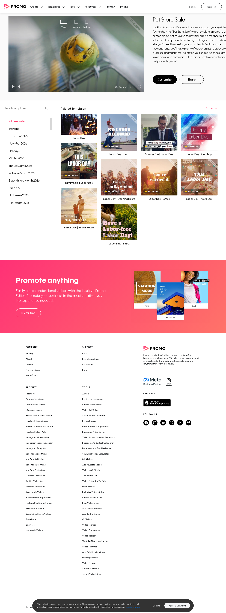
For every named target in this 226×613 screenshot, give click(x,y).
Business (30, 524)
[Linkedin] (180, 423)
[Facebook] (152, 381)
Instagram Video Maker (37, 437)
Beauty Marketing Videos (38, 514)
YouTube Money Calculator (95, 453)
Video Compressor (91, 530)
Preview (79, 120)
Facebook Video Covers (94, 432)
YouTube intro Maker (36, 464)
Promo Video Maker (36, 399)
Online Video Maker (92, 404)
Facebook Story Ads (36, 432)
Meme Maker (88, 486)
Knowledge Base (90, 359)
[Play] (13, 86)
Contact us (87, 364)
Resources (91, 6)
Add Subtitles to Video (93, 552)
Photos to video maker (93, 399)
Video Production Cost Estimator (98, 437)
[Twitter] (171, 423)
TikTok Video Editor (92, 574)
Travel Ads (31, 519)
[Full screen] (139, 86)
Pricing (124, 6)
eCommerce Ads (34, 410)
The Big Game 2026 (20, 165)
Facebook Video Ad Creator (39, 426)
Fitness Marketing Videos (38, 497)
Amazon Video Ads (35, 486)
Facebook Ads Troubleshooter (97, 448)
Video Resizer (89, 535)
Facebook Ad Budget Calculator (98, 443)
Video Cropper (89, 563)
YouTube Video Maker (36, 453)
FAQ (84, 353)
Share (192, 79)
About (29, 359)
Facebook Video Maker (37, 421)
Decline (156, 605)
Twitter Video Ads (34, 481)
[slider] (12, 81)
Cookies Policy (133, 607)
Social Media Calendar (93, 415)
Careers (29, 364)
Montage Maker (90, 557)
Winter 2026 (16, 158)
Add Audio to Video (92, 508)
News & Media (33, 370)
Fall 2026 (14, 188)
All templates (17, 121)
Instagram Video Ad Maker (39, 443)
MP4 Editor (87, 459)
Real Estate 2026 (19, 202)
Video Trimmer (89, 546)
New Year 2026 (18, 143)
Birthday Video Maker (93, 492)
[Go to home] (17, 7)
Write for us (32, 375)
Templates (54, 6)
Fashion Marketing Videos (39, 503)
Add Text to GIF (89, 475)
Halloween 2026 (18, 195)
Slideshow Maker (91, 568)
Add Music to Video (92, 464)
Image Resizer (89, 421)
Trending (14, 128)
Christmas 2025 (18, 136)
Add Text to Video (91, 514)
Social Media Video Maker (39, 415)
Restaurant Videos (35, 508)
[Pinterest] (188, 423)
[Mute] (20, 86)
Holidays (14, 151)
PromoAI (111, 6)
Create (34, 6)
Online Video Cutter (92, 497)
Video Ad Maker (90, 410)
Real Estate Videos (35, 492)
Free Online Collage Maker (95, 426)
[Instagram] (168, 381)
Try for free (28, 313)
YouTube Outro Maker (37, 470)
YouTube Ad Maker (35, 459)
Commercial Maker (35, 404)
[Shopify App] (171, 402)
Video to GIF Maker (91, 470)
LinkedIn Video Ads (35, 475)
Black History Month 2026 (24, 180)
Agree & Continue (177, 605)
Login (192, 6)
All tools (86, 393)
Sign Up (211, 6)
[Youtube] (163, 423)
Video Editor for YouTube (94, 481)
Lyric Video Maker (91, 503)
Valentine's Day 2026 (21, 173)
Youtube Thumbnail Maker (95, 541)
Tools (73, 6)
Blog (84, 370)
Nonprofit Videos (34, 530)
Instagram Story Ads (36, 448)
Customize (165, 79)
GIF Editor (87, 519)
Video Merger (89, 524)
